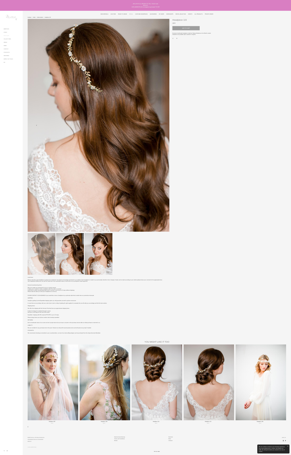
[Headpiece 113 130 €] (209, 382)
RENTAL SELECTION (181, 14)
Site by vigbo (157, 451)
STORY (5, 32)
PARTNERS (6, 55)
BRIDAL (131, 14)
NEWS (5, 45)
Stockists (170, 436)
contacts (170, 440)
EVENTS (190, 14)
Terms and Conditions (119, 438)
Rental (115, 440)
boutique (29, 17)
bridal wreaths (40, 17)
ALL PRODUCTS (199, 14)
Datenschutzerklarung (119, 436)
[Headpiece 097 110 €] (53, 382)
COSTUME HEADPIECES (141, 14)
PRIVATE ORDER (209, 14)
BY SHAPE (161, 14)
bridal (34, 17)
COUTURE (113, 14)
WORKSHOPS (169, 14)
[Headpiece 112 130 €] (157, 382)
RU (4, 62)
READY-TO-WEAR (122, 14)
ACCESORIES (153, 14)
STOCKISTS (7, 52)
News (169, 438)
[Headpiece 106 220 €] (105, 382)
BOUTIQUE (6, 35)
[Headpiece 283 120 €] (261, 382)
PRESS (5, 42)
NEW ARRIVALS (104, 14)
